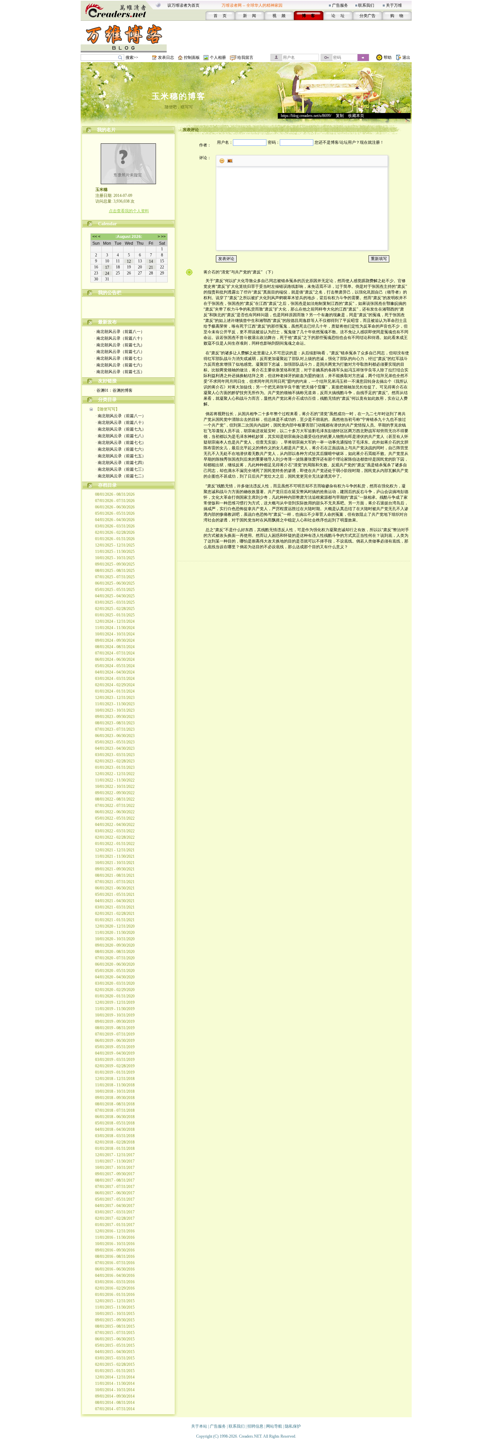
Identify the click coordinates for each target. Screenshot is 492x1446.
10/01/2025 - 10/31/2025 (115, 558)
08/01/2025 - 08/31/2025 (115, 570)
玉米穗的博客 (179, 96)
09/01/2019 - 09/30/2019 (115, 1021)
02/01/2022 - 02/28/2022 (115, 837)
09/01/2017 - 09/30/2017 (115, 1174)
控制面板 (192, 57)
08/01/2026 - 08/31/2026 (115, 494)
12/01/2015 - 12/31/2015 (115, 1301)
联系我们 (366, 5)
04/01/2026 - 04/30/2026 (115, 519)
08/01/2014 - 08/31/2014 (115, 1402)
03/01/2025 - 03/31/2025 (115, 602)
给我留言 (245, 57)
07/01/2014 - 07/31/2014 (115, 1409)
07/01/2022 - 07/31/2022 (115, 805)
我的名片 (106, 129)
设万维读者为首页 (183, 5)
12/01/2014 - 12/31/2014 (115, 1377)
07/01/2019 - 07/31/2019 (115, 1034)
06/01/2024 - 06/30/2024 (115, 659)
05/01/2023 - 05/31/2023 (115, 742)
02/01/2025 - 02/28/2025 (115, 608)
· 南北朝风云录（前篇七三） (120, 469)
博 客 (308, 15)
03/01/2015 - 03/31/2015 (115, 1358)
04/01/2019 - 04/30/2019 (115, 1053)
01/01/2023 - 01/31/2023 (115, 767)
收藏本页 (356, 115)
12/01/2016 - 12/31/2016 (115, 1231)
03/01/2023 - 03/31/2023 (115, 754)
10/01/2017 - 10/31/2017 (115, 1167)
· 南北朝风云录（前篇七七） (119, 358)
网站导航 (274, 1426)
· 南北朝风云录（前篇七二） (120, 476)
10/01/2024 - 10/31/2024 (115, 634)
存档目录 (107, 485)
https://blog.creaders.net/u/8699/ (306, 115)
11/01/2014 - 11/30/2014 (115, 1383)
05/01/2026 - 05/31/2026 (115, 513)
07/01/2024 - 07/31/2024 (115, 653)
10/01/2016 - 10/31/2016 (115, 1243)
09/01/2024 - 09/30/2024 (115, 640)
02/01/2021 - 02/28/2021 (115, 913)
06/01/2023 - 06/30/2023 (115, 735)
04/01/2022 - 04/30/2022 (115, 824)
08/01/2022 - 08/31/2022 (115, 799)
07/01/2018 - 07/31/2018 (115, 1110)
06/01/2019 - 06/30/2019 (115, 1040)
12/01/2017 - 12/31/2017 (115, 1155)
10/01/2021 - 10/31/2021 (115, 862)
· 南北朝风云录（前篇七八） (119, 351)
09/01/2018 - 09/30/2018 (115, 1097)
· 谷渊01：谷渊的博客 (113, 390)
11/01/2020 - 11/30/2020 (115, 932)
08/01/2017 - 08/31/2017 (115, 1180)
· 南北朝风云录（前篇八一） (119, 331)
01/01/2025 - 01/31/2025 (115, 615)
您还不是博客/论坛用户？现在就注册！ (349, 142)
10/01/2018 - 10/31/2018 (115, 1091)
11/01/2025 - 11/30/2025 (115, 551)
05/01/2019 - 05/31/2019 (115, 1047)
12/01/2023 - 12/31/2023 (115, 697)
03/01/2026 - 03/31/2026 (115, 526)
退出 (406, 57)
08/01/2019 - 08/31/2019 (115, 1028)
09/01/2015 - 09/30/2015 (115, 1320)
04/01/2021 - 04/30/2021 (115, 900)
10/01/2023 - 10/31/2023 (115, 710)
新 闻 (249, 15)
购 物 (396, 15)
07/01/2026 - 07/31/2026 (115, 500)
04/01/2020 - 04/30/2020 (115, 977)
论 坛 (337, 15)
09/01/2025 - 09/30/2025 (115, 564)
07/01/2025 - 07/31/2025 (115, 577)
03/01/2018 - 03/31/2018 (115, 1135)
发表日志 (166, 57)
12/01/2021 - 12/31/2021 (115, 850)
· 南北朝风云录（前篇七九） (119, 345)
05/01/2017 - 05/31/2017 (115, 1199)
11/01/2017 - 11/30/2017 (115, 1161)
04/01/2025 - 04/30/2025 (115, 596)
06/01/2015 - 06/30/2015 (115, 1339)
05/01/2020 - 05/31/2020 (115, 970)
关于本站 (199, 1426)
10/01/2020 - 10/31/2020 (115, 939)
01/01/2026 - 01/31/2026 (115, 538)
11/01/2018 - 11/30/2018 (115, 1085)
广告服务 (340, 5)
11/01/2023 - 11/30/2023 (115, 704)
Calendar (107, 223)
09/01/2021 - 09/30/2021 (115, 869)
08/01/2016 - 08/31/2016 (115, 1256)
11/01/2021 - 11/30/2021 (115, 856)
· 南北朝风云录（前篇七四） (120, 462)
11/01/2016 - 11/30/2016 (115, 1237)
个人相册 (218, 57)
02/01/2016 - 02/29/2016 (115, 1288)
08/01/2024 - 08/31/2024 (115, 646)
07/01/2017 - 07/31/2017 (115, 1186)
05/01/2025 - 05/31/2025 (115, 589)
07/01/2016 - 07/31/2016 (115, 1262)
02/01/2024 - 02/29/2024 (115, 685)
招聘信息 (255, 1426)
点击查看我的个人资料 (129, 211)
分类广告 (367, 15)
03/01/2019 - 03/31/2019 (115, 1059)
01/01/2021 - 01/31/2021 (115, 920)
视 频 (278, 15)
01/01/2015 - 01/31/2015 (115, 1370)
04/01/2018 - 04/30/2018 (115, 1129)
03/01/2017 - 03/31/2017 (115, 1212)
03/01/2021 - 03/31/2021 (115, 907)
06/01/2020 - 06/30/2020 (115, 964)
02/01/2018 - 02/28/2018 (115, 1142)
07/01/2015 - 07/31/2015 (115, 1332)
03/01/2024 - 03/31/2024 (115, 678)
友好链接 (107, 380)
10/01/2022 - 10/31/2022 (115, 786)
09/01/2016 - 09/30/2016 (115, 1250)
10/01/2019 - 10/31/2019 (115, 1015)
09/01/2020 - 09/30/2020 (115, 945)
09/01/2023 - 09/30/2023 (115, 716)
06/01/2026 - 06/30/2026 (115, 507)
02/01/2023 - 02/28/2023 (115, 761)
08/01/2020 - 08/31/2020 (115, 951)
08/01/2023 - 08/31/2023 (115, 723)
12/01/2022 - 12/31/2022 (115, 773)
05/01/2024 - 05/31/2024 (115, 666)
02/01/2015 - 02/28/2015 (115, 1364)
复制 (340, 115)
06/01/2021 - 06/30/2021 (115, 888)
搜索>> (132, 57)
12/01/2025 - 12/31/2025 (115, 545)
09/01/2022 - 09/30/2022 (115, 793)
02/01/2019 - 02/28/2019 (115, 1066)
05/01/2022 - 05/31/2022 (115, 818)
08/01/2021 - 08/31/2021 (115, 875)
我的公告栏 (109, 292)
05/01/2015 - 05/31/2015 (115, 1345)
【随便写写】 (107, 409)
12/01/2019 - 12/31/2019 (115, 1002)
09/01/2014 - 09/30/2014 (115, 1396)
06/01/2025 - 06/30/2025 (115, 583)
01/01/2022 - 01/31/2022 (115, 843)
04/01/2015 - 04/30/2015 (115, 1351)
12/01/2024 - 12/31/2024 (115, 621)
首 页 (220, 15)
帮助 (388, 57)
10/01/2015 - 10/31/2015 (115, 1313)
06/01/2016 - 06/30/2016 (115, 1269)
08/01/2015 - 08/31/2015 (115, 1326)
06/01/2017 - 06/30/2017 (115, 1193)
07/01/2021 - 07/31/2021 (115, 881)
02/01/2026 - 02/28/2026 (115, 532)
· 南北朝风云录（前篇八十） (119, 338)
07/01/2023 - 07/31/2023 (115, 729)
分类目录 (107, 399)
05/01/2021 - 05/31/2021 (115, 894)
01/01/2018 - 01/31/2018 (115, 1148)
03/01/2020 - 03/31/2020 (115, 983)
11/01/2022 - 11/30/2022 (115, 780)
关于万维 (394, 5)
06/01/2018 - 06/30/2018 (115, 1116)
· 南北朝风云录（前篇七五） (119, 371)
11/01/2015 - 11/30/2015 (115, 1307)
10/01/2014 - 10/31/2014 (115, 1390)
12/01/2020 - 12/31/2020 (115, 926)
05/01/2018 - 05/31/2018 (115, 1123)
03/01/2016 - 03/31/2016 (115, 1282)
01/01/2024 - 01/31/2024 (115, 691)
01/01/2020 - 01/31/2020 (115, 996)
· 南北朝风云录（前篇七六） (119, 365)
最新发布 (107, 322)
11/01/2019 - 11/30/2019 (115, 1008)
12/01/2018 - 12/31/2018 (115, 1078)
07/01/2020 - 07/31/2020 (115, 958)
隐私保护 (293, 1426)
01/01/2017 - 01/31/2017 (115, 1224)
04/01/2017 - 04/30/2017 (115, 1205)
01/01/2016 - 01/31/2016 (115, 1294)
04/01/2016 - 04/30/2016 (115, 1275)
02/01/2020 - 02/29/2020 (115, 989)
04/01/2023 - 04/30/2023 (115, 748)
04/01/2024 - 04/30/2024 (115, 672)
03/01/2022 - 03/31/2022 (115, 831)
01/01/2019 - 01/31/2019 (115, 1072)
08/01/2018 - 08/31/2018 (115, 1104)
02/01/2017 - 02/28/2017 (115, 1218)
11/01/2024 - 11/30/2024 (115, 627)
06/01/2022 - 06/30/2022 (115, 812)
